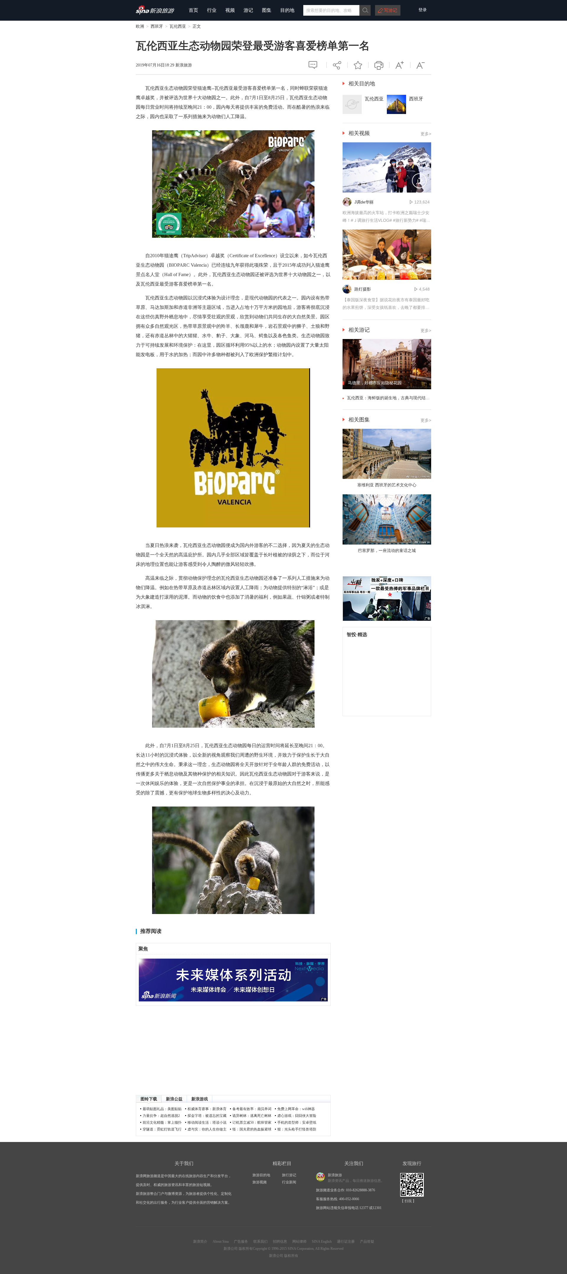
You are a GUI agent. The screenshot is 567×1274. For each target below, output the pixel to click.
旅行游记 (289, 1175)
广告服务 (241, 1241)
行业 (211, 10)
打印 (378, 65)
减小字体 (420, 65)
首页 (193, 10)
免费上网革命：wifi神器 (296, 1109)
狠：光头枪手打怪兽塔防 (296, 1129)
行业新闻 (289, 1182)
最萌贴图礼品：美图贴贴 (162, 1109)
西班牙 (157, 26)
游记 (248, 10)
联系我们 (260, 1241)
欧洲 (140, 26)
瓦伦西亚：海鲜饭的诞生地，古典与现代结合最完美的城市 (400, 397)
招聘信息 (280, 1241)
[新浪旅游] (155, 13)
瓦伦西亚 (178, 26)
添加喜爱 (357, 65)
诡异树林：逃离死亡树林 (251, 1116)
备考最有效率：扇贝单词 (251, 1109)
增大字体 (399, 65)
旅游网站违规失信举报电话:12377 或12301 (349, 1208)
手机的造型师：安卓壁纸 (296, 1122)
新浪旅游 (183, 65)
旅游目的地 (261, 1175)
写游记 (390, 10)
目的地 (287, 10)
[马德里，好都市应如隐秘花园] (387, 388)
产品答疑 (367, 1241)
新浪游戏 (199, 1099)
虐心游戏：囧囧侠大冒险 (296, 1116)
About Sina (221, 1241)
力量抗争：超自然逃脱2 (161, 1116)
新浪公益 (174, 1099)
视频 (230, 10)
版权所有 (246, 1249)
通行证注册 (346, 1241)
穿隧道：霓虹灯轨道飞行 (162, 1129)
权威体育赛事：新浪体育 (207, 1109)
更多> (426, 133)
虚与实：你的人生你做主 (207, 1129)
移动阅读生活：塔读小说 (207, 1122)
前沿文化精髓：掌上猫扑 (162, 1122)
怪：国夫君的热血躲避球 (251, 1129)
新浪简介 (200, 1241)
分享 (337, 62)
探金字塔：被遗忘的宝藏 (207, 1116)
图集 (266, 10)
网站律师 (299, 1241)
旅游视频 (259, 1182)
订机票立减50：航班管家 (251, 1122)
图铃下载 (149, 1099)
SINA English (322, 1241)
